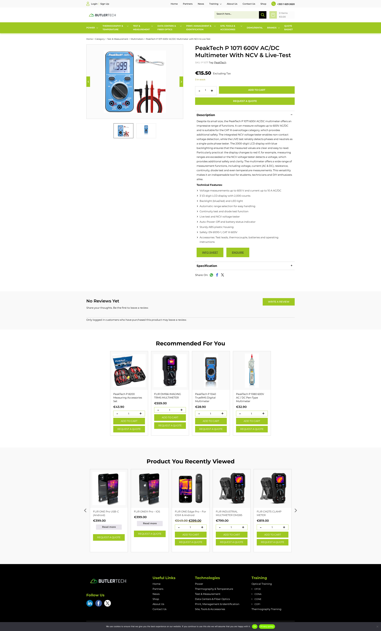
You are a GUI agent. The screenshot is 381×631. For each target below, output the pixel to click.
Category (100, 39)
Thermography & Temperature (214, 588)
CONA (257, 594)
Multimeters (137, 39)
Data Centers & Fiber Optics (212, 599)
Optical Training (262, 583)
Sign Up (104, 3)
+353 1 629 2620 (286, 4)
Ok (254, 626)
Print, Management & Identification (217, 604)
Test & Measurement (117, 39)
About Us (158, 604)
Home (89, 39)
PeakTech (220, 62)
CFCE (257, 589)
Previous (88, 81)
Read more (109, 527)
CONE (257, 599)
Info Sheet (210, 252)
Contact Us (159, 609)
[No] (377, 626)
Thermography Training (266, 609)
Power (199, 583)
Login (94, 3)
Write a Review (278, 301)
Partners (158, 588)
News (156, 593)
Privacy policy (267, 626)
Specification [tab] (207, 266)
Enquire (238, 252)
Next (181, 81)
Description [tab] (206, 115)
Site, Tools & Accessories (210, 609)
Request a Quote (245, 101)
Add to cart (256, 90)
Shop (156, 599)
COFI (257, 604)
